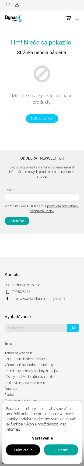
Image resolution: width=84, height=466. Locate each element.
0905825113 (21, 291)
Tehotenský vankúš (18, 353)
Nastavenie (42, 438)
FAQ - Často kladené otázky (25, 359)
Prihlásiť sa (17, 221)
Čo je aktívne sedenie (20, 400)
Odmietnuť (23, 449)
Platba (9, 394)
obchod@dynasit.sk (26, 285)
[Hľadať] (9, 4)
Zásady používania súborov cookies (30, 376)
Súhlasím (61, 449)
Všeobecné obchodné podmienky (29, 364)
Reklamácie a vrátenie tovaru (25, 382)
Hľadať (73, 328)
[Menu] (77, 18)
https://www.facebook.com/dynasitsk (38, 298)
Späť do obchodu (42, 118)
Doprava (11, 388)
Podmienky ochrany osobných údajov (31, 371)
